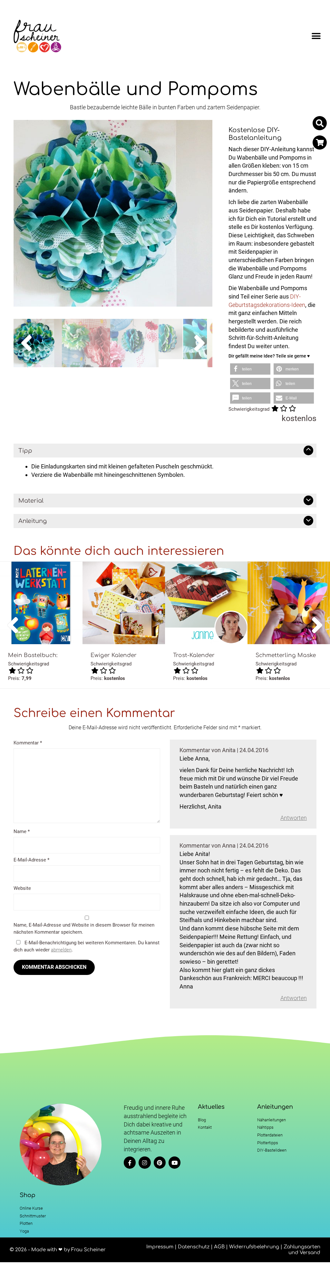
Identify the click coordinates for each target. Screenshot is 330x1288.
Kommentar (28, 743)
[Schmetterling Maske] (289, 603)
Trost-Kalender (194, 655)
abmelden (61, 950)
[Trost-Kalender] (206, 603)
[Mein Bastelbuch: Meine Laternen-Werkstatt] (41, 603)
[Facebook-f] (130, 1162)
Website (22, 888)
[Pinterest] (160, 1162)
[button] (316, 36)
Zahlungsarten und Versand (302, 1249)
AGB (219, 1247)
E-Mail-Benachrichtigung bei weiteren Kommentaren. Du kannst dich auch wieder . (87, 946)
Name (22, 831)
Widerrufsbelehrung (254, 1247)
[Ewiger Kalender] (123, 603)
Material (31, 500)
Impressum (159, 1247)
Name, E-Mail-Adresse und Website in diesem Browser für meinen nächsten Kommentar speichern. (84, 928)
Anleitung (32, 521)
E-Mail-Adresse (31, 860)
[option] (113, 213)
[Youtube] (174, 1162)
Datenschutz (193, 1247)
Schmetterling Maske (286, 655)
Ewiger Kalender (114, 655)
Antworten (293, 817)
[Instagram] (144, 1162)
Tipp (25, 450)
